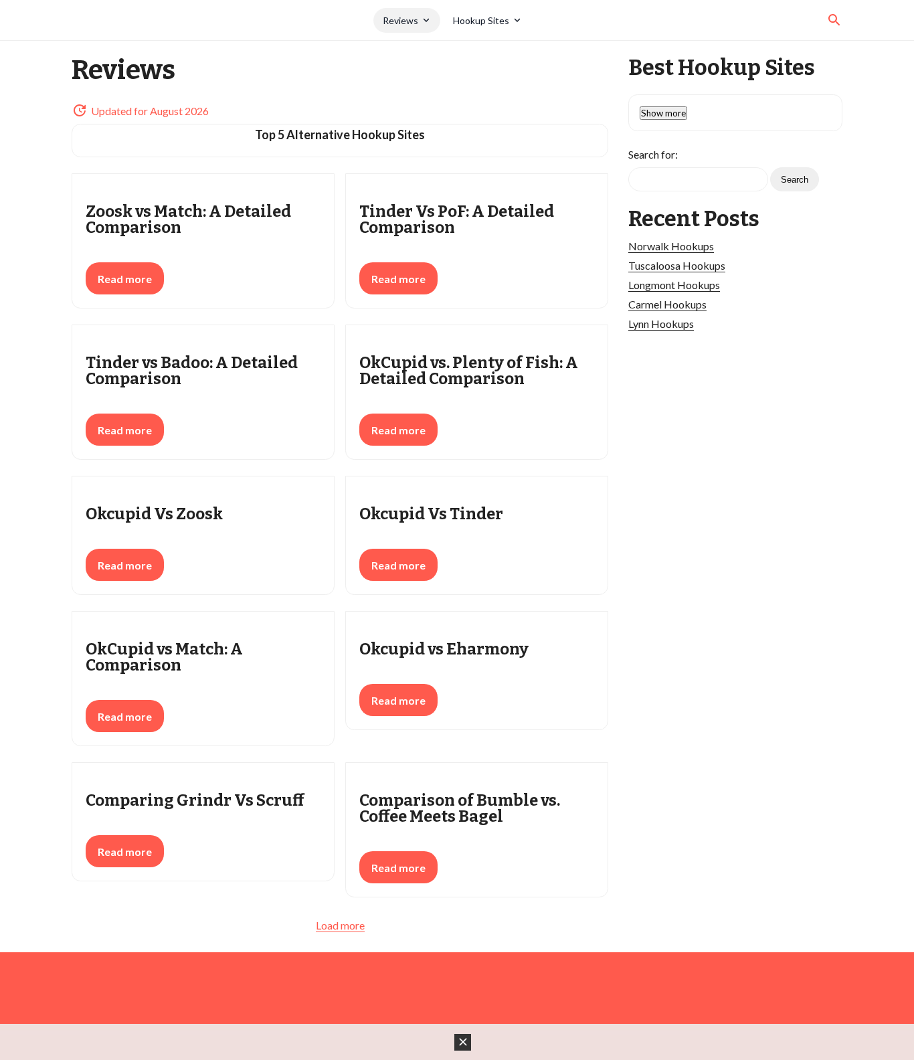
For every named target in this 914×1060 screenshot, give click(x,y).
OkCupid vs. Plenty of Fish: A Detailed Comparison (468, 370)
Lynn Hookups (661, 323)
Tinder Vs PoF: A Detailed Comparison (456, 219)
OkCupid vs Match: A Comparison (164, 657)
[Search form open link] (834, 20)
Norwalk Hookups (671, 246)
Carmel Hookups (667, 304)
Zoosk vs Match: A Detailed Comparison (188, 219)
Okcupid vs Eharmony (444, 649)
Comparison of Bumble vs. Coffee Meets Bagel (459, 808)
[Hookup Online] (222, 20)
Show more (663, 113)
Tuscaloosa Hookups (676, 265)
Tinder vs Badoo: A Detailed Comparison (192, 370)
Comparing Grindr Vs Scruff (195, 800)
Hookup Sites (481, 20)
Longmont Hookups (674, 284)
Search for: (653, 154)
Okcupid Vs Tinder (431, 514)
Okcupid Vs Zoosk (154, 514)
